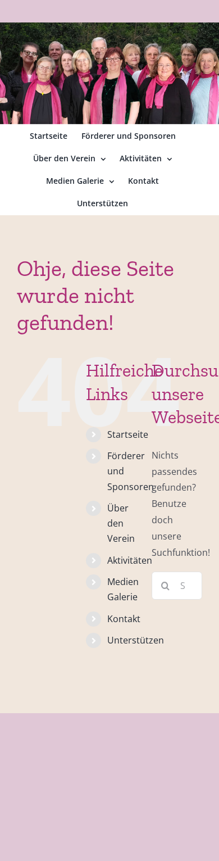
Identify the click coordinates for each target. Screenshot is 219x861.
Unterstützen (135, 640)
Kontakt (123, 619)
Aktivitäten (129, 560)
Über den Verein (121, 523)
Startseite (127, 434)
